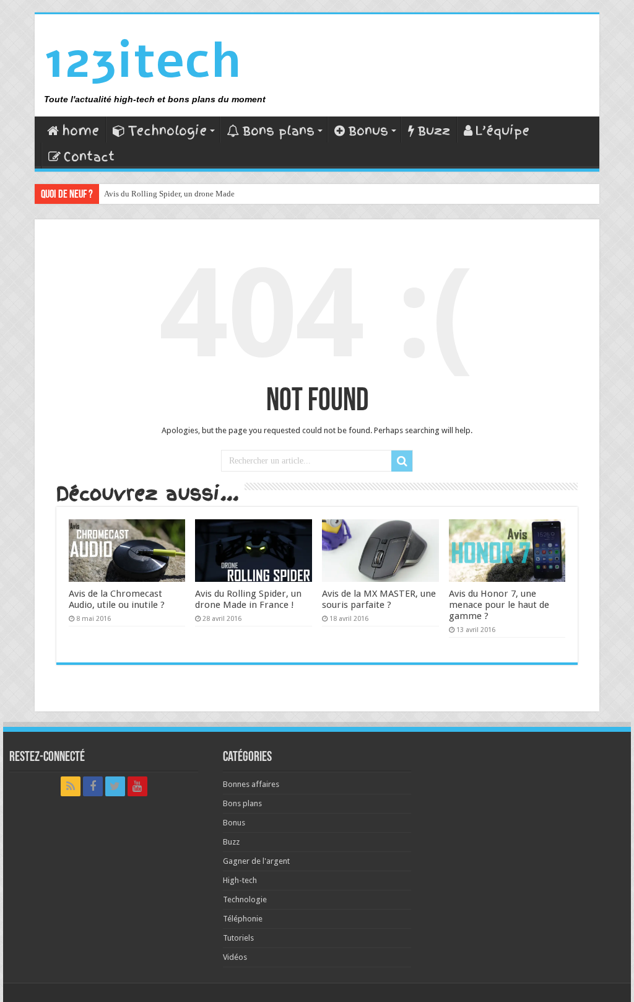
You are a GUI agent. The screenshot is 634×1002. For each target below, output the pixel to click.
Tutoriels (238, 938)
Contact (89, 156)
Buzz (433, 130)
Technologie (167, 130)
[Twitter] (115, 786)
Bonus (368, 130)
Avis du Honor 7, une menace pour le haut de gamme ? (499, 605)
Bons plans (278, 130)
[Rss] (70, 786)
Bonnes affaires (251, 784)
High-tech (240, 880)
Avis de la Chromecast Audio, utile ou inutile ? (117, 599)
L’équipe (502, 130)
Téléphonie (243, 918)
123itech (142, 60)
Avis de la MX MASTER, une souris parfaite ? (379, 599)
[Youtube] (137, 786)
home (80, 130)
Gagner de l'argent (256, 861)
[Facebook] (93, 786)
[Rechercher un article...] (401, 461)
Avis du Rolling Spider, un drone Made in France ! (188, 193)
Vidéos (235, 957)
